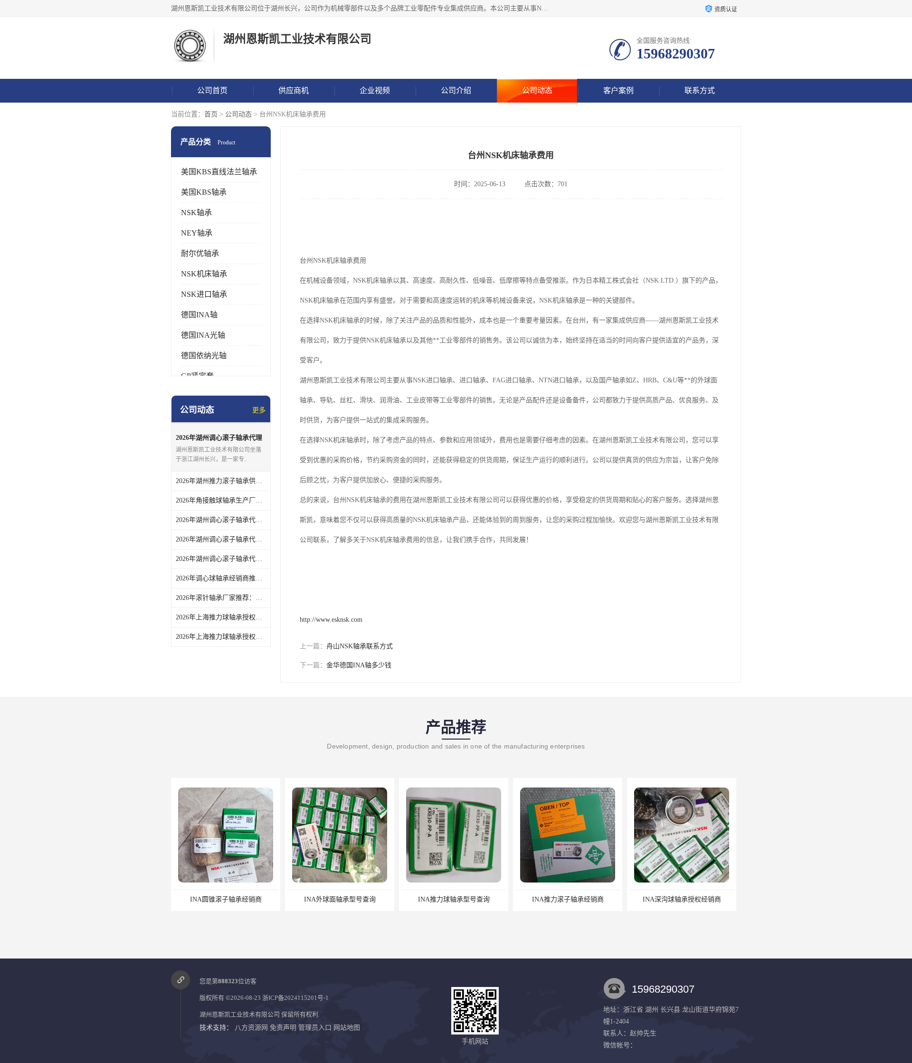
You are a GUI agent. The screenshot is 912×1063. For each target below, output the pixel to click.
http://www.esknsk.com (331, 619)
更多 (259, 410)
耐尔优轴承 (200, 253)
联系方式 (699, 90)
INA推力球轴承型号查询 (454, 899)
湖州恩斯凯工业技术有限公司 (240, 1014)
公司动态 (537, 90)
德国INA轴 (199, 315)
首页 (211, 114)
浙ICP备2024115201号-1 (295, 997)
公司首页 (212, 90)
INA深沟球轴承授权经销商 (682, 899)
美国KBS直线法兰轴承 (219, 172)
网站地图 (346, 1027)
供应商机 (293, 90)
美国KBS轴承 (204, 192)
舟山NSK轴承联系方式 (359, 646)
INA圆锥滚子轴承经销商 (226, 899)
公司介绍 (456, 90)
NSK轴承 (196, 213)
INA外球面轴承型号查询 (340, 899)
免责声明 (283, 1027)
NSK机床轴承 (204, 274)
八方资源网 (251, 1027)
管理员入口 (315, 1027)
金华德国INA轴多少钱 (358, 665)
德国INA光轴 (203, 335)
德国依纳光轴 (204, 355)
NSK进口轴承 (204, 294)
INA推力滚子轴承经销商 (568, 899)
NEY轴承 (196, 233)
